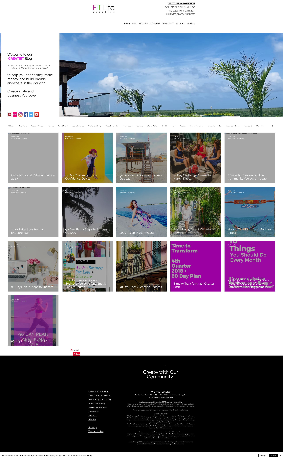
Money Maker (152, 126)
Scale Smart (127, 126)
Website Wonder (37, 126)
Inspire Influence (78, 126)
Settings (263, 455)
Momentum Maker (215, 126)
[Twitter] (31, 114)
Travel (174, 126)
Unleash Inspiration (112, 126)
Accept (273, 455)
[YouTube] (36, 114)
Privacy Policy (87, 455)
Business (140, 126)
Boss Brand (23, 126)
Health (164, 126)
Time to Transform (196, 126)
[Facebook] (26, 114)
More (258, 126)
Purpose (51, 126)
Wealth (182, 126)
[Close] (280, 455)
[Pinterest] (9, 114)
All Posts (11, 126)
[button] (272, 126)
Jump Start (248, 126)
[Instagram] (15, 114)
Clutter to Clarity (94, 126)
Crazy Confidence (232, 126)
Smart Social (63, 126)
